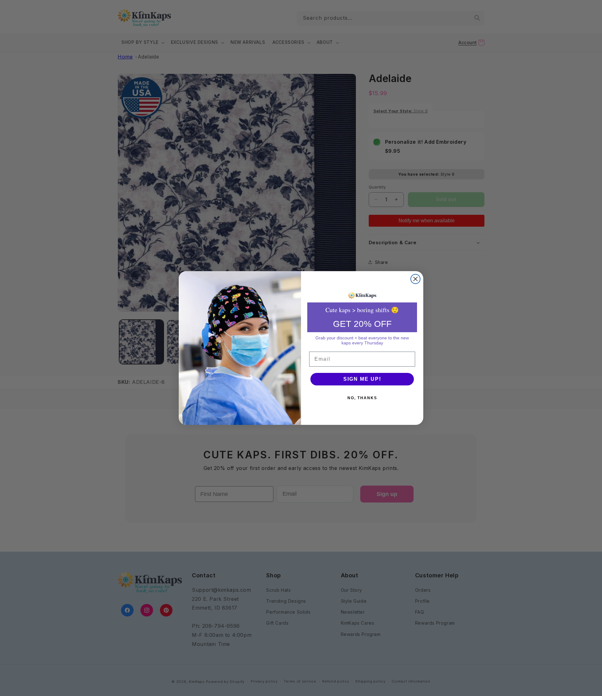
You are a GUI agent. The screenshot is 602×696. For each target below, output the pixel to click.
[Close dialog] (415, 279)
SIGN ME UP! (362, 379)
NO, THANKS (362, 398)
